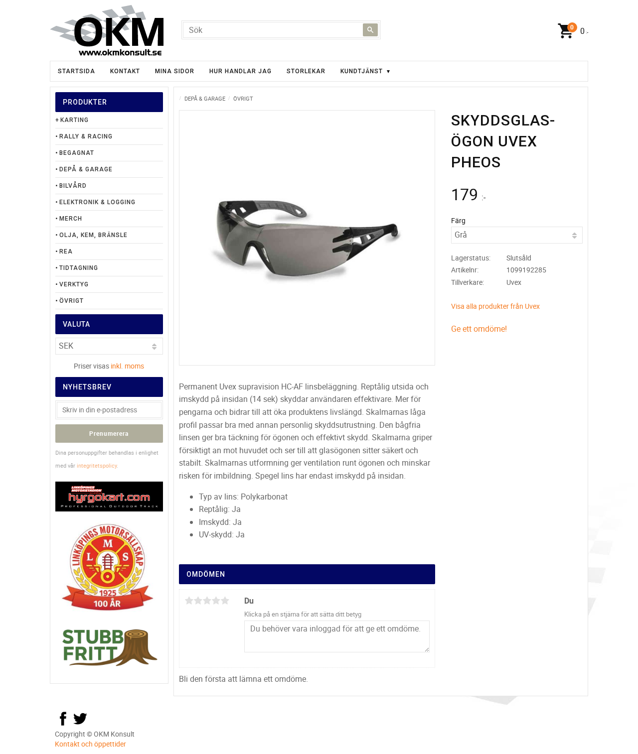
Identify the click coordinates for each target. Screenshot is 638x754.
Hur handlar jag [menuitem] (240, 71)
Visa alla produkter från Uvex (495, 306)
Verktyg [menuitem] (74, 284)
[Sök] (370, 29)
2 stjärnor (197, 600)
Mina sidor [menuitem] (174, 71)
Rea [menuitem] (66, 251)
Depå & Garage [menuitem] (86, 169)
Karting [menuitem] (74, 120)
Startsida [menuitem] (76, 71)
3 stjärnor (206, 600)
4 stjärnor (215, 600)
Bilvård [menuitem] (73, 185)
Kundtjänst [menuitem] (361, 71)
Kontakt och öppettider (90, 744)
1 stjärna (188, 600)
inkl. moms (127, 366)
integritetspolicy (97, 465)
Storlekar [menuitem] (306, 71)
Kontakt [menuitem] (125, 71)
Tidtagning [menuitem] (78, 267)
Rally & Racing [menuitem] (86, 136)
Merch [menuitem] (70, 218)
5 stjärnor (224, 600)
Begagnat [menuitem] (76, 152)
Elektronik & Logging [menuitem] (97, 202)
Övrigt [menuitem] (71, 300)
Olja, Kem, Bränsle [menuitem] (93, 235)
